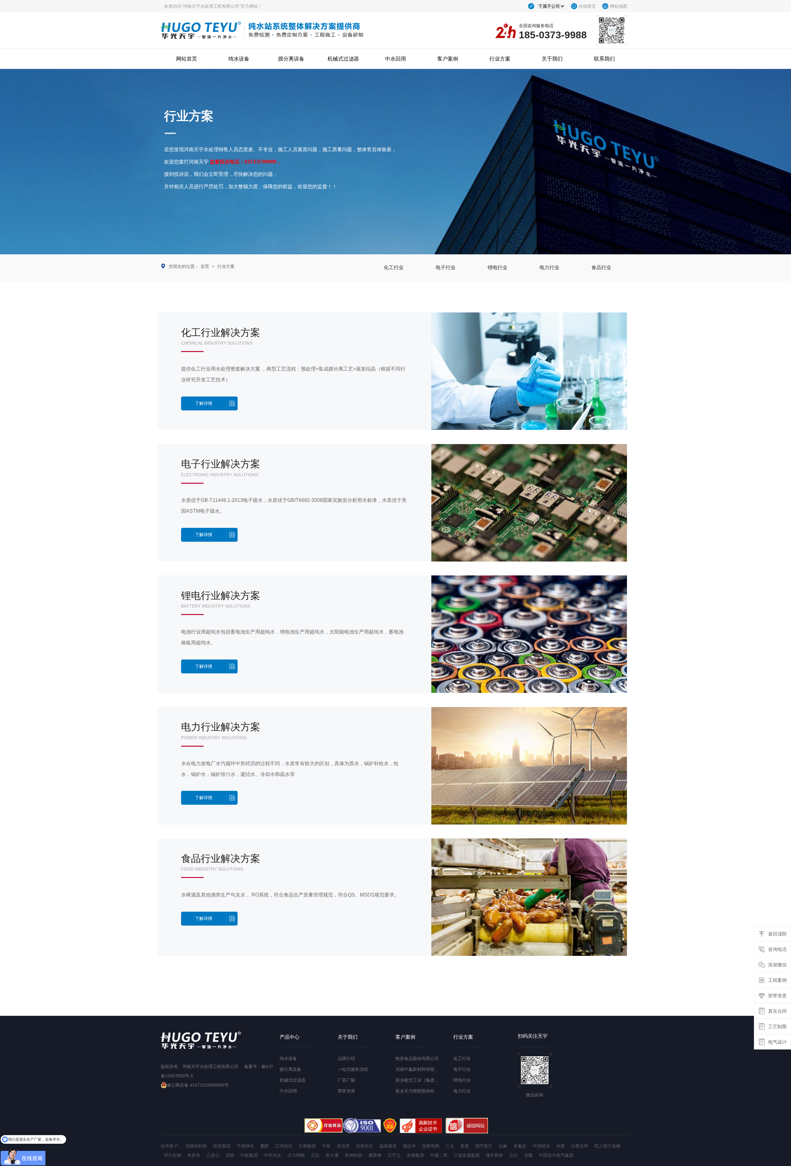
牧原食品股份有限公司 (417, 1058)
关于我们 (552, 59)
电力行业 (549, 267)
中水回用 (395, 59)
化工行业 (394, 267)
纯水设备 (238, 59)
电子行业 (445, 267)
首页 (205, 266)
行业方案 (499, 59)
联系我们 (604, 59)
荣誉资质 (346, 1090)
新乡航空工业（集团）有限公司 (426, 1080)
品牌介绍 (346, 1058)
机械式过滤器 (343, 59)
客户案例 (447, 59)
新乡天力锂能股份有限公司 (421, 1090)
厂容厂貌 (346, 1080)
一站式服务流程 (353, 1069)
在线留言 (587, 6)
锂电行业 (497, 267)
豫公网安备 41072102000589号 (198, 1085)
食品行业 (601, 267)
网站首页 (186, 59)
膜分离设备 (291, 59)
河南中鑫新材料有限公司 (419, 1069)
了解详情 (203, 403)
